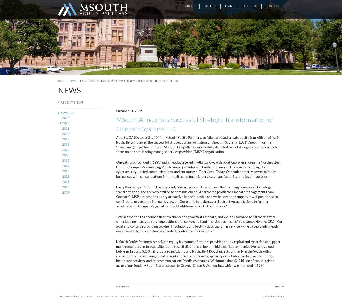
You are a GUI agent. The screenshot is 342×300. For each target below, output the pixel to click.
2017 (65, 149)
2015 (65, 160)
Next (278, 286)
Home (61, 81)
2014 (65, 166)
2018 (65, 144)
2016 (65, 155)
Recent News (71, 102)
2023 (65, 117)
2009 (65, 192)
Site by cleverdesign (273, 296)
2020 (65, 133)
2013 (65, 171)
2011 (65, 182)
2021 (65, 128)
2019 (65, 139)
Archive (67, 113)
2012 (65, 176)
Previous (123, 286)
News (73, 81)
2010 (65, 187)
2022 (65, 123)
